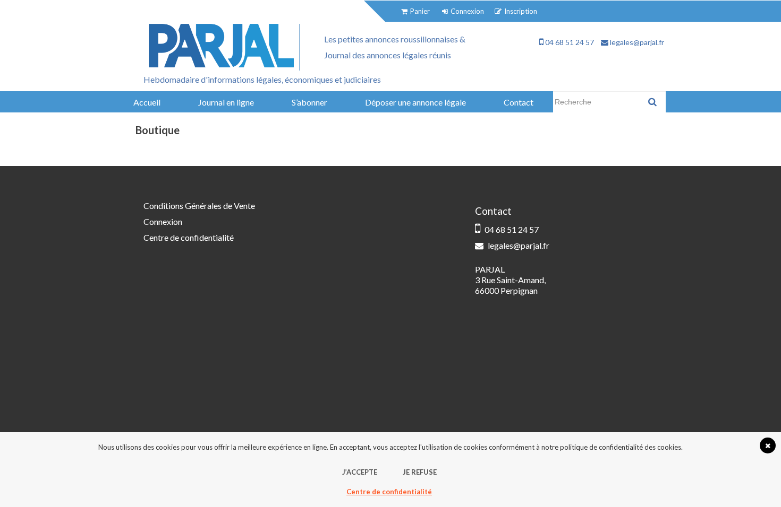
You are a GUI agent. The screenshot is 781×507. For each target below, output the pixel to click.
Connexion (162, 221)
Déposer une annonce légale (415, 102)
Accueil (146, 102)
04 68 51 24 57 (569, 42)
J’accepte (359, 472)
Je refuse (420, 472)
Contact (518, 102)
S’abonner (309, 102)
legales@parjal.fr (636, 42)
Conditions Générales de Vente (199, 205)
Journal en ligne (226, 102)
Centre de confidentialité (188, 237)
